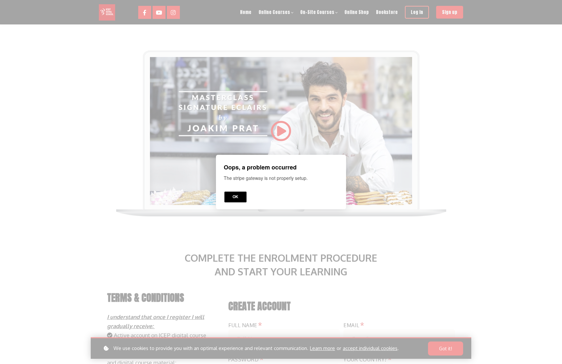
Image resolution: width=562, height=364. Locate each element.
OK (235, 197)
